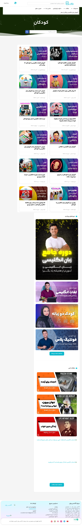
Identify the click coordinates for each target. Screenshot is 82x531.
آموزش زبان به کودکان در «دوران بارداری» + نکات (66, 176)
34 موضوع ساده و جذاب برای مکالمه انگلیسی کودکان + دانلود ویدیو (35, 204)
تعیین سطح (38, 8)
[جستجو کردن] (27, 31)
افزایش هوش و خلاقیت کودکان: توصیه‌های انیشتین (67, 64)
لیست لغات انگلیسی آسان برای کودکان (34, 119)
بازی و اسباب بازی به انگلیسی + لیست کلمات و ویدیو (34, 176)
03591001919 (32, 509)
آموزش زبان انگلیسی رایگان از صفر (69, 12)
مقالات (67, 8)
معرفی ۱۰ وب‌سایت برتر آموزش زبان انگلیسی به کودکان (35, 92)
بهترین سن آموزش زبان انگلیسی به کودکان (66, 204)
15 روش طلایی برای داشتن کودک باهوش (64, 91)
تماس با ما (48, 8)
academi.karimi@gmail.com (28, 513)
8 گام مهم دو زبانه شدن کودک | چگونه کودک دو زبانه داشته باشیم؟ (65, 120)
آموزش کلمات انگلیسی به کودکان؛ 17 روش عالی (34, 64)
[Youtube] (67, 521)
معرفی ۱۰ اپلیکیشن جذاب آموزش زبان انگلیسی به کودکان (34, 148)
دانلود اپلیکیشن (57, 8)
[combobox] (46, 3)
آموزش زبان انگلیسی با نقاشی (67, 147)
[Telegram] (64, 521)
